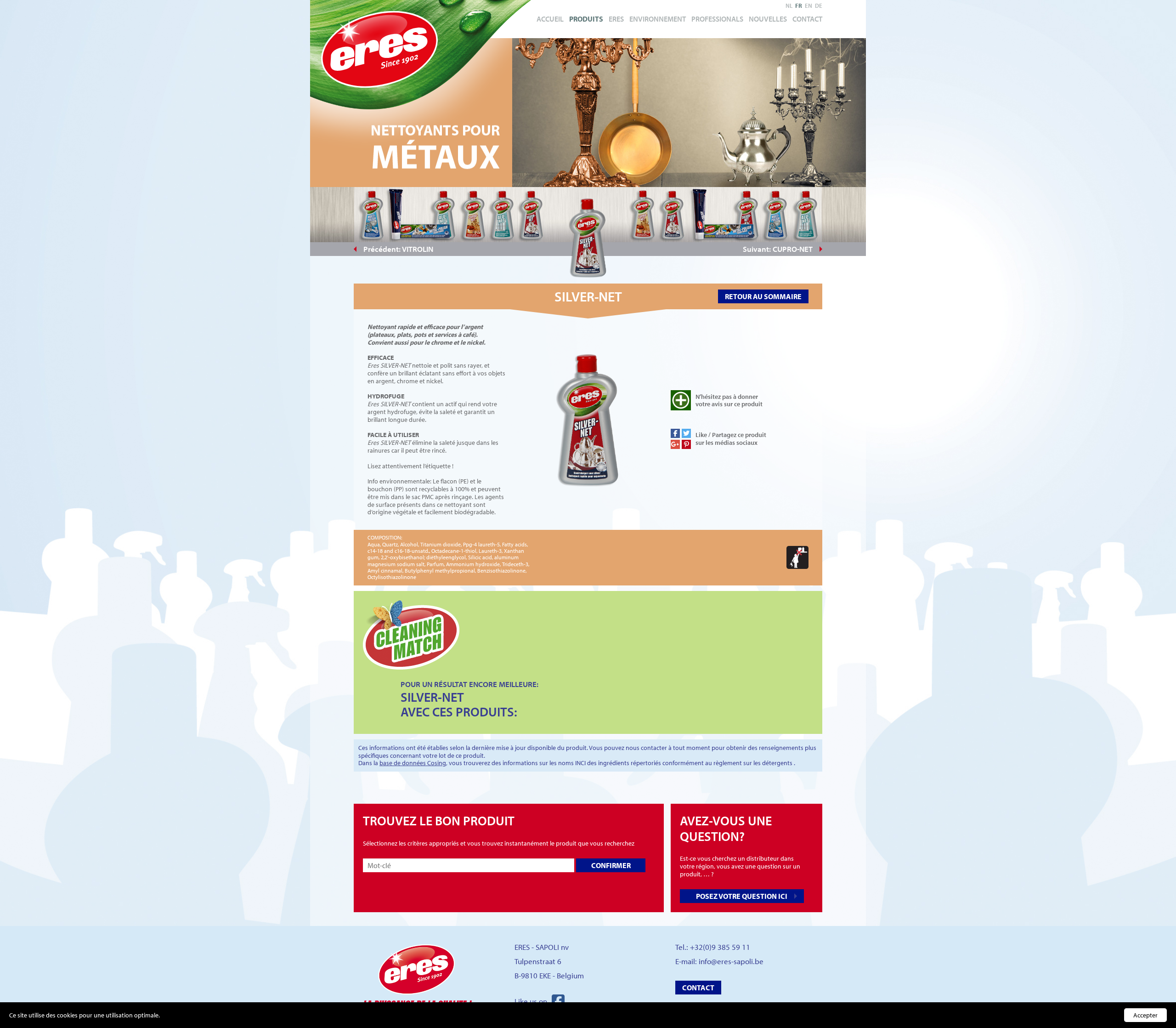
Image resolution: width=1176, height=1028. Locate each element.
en (808, 5)
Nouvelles (768, 18)
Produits (586, 18)
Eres (616, 18)
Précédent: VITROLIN (398, 249)
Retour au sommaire (763, 296)
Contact (807, 18)
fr (798, 5)
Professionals (717, 18)
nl (789, 5)
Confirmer (611, 865)
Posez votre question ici (741, 896)
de (818, 5)
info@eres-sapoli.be (731, 961)
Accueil (550, 18)
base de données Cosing (412, 763)
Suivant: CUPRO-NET (778, 249)
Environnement (657, 18)
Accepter (1145, 1015)
